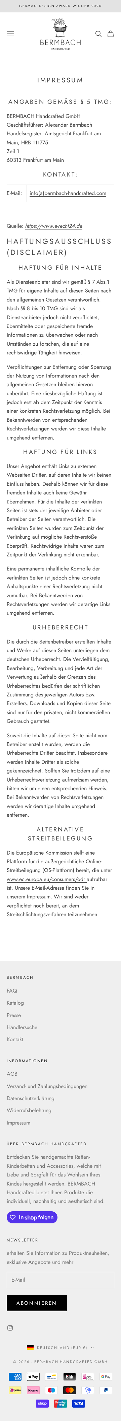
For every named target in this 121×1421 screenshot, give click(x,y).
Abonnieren (36, 1303)
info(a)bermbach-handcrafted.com (68, 193)
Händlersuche (22, 1027)
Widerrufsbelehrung (29, 1110)
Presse (14, 1015)
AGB (12, 1074)
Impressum (18, 1123)
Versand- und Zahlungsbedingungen (47, 1086)
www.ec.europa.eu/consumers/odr (47, 879)
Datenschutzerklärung (30, 1098)
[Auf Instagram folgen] (10, 1328)
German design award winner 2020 (60, 5)
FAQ (12, 991)
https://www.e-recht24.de (53, 226)
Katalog (15, 1003)
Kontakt (15, 1039)
